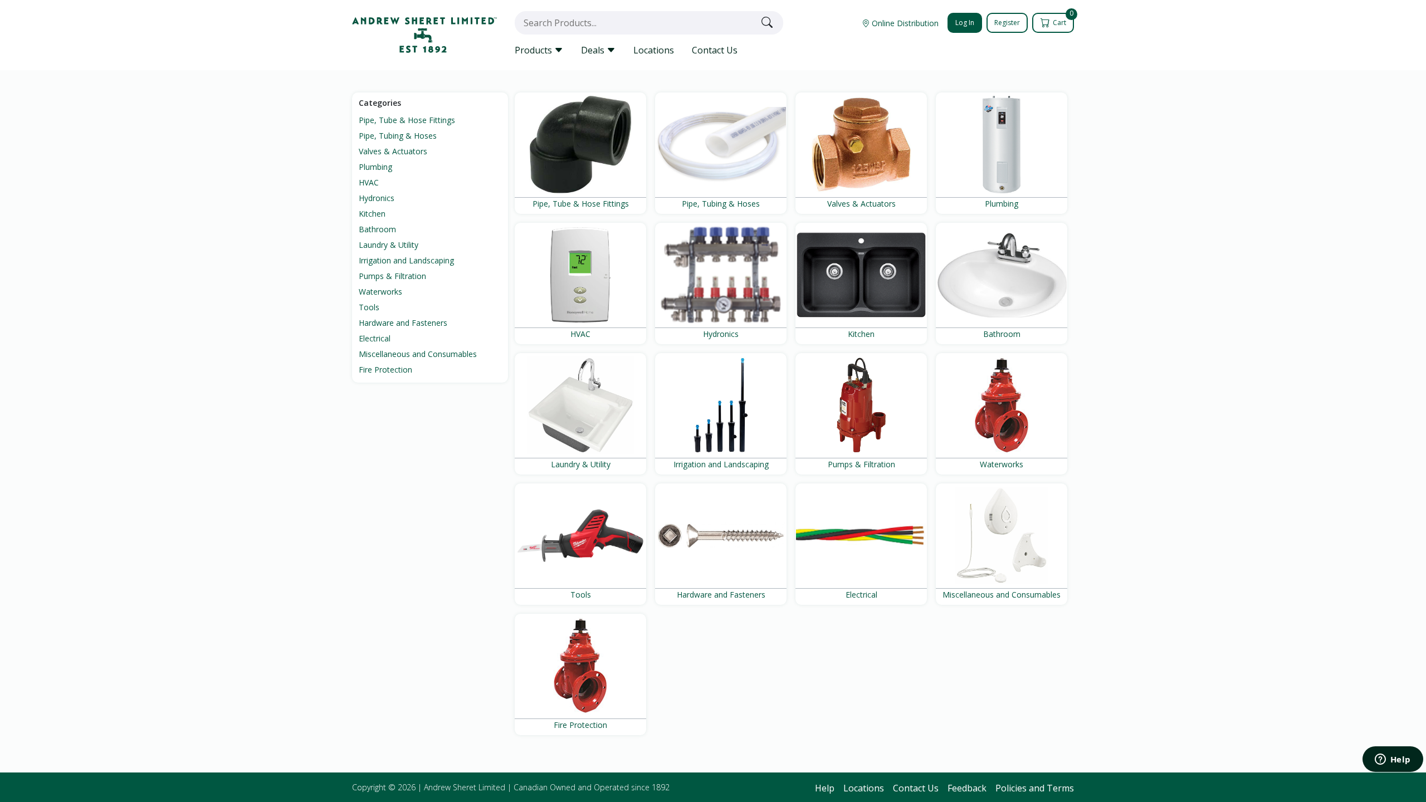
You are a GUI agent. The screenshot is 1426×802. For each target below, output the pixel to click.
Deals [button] (594, 50)
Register (1007, 22)
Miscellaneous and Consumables (418, 354)
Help (824, 788)
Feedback (967, 788)
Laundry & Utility (388, 244)
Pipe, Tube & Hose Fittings (407, 120)
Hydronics (376, 198)
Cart (1062, 20)
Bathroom (377, 229)
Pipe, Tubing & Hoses (398, 135)
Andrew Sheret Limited (464, 787)
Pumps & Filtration (392, 276)
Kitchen (372, 213)
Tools (369, 307)
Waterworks (380, 291)
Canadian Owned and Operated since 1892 (592, 787)
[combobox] (635, 22)
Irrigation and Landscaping (406, 260)
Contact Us (715, 50)
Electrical (374, 338)
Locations (653, 50)
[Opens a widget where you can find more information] (1392, 760)
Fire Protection (385, 369)
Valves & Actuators (393, 151)
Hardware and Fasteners (403, 322)
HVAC (369, 182)
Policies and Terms (1034, 788)
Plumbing (375, 167)
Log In (964, 22)
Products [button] (534, 50)
